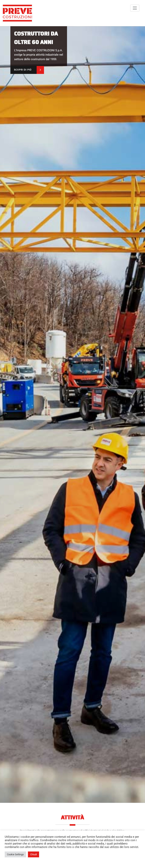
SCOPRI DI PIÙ (23, 69)
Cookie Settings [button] (15, 854)
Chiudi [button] (33, 854)
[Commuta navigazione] (134, 8)
